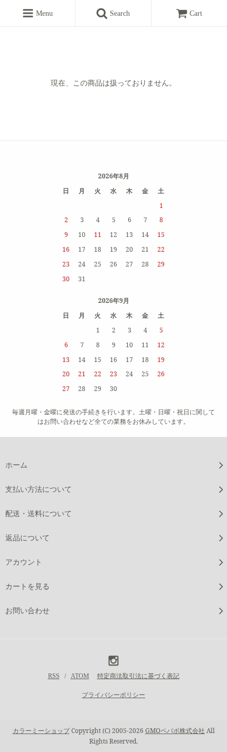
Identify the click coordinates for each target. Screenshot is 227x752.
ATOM (80, 676)
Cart (196, 13)
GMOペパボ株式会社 (175, 730)
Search (122, 13)
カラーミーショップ (41, 730)
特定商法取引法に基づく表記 (138, 676)
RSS (54, 676)
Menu (43, 13)
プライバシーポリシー (113, 695)
